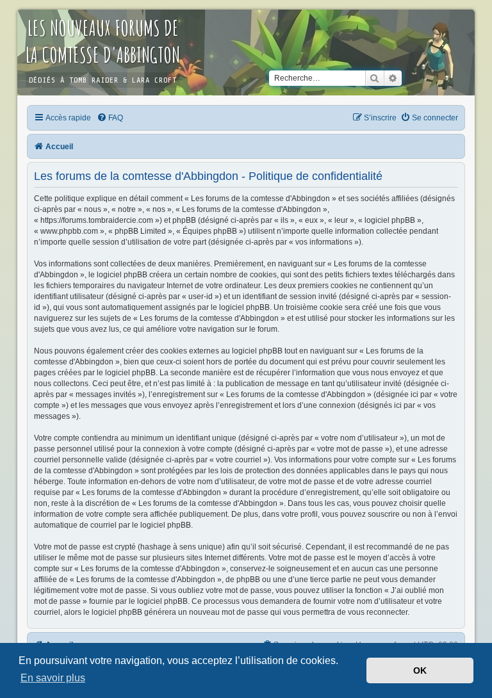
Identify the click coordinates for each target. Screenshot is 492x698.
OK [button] (420, 670)
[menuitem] (110, 117)
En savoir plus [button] (52, 677)
